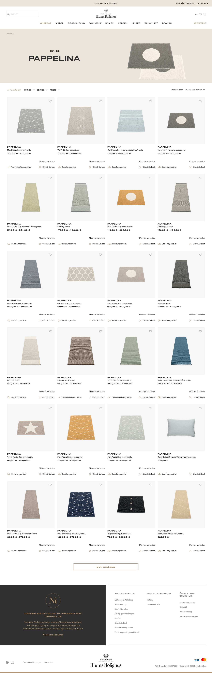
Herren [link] (122, 23)
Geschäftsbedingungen (32, 662)
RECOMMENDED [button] (193, 90)
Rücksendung (120, 604)
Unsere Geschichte (187, 602)
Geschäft (183, 607)
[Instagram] (12, 662)
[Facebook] (7, 662)
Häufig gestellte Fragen (124, 614)
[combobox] (22, 14)
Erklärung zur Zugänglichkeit (127, 632)
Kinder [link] (136, 23)
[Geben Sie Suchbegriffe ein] (8, 14)
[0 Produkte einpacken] (205, 13)
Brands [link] (167, 23)
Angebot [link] (45, 23)
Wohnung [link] (95, 23)
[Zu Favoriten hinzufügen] (50, 101)
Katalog (150, 600)
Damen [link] (109, 23)
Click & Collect (121, 623)
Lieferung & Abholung (124, 600)
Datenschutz (48, 662)
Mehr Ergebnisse (106, 566)
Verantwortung (186, 611)
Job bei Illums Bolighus (189, 616)
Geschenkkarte (153, 604)
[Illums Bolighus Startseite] (106, 13)
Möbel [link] (60, 23)
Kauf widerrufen (121, 609)
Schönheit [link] (151, 23)
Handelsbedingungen (124, 627)
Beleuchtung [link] (76, 23)
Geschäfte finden (185, 3)
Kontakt (118, 618)
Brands (9, 33)
